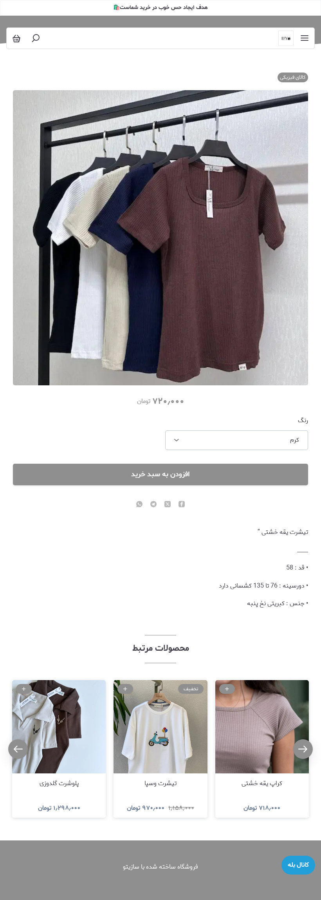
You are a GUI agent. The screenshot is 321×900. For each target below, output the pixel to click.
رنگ (303, 420)
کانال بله (298, 865)
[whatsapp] (139, 505)
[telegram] (153, 505)
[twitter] (167, 505)
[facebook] (182, 505)
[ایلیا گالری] (286, 38)
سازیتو (131, 867)
